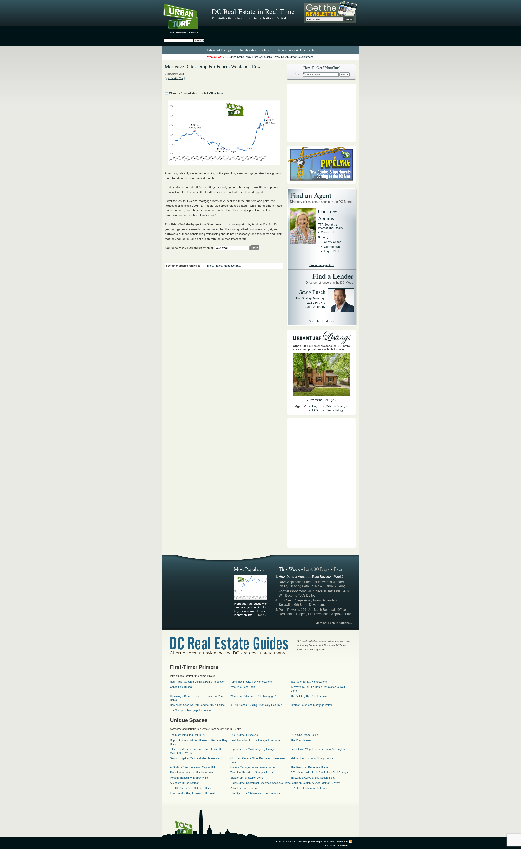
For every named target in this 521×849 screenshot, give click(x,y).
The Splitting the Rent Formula (309, 696)
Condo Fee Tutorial (181, 686)
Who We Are (289, 841)
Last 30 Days (316, 569)
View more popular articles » (333, 622)
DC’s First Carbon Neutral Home (309, 788)
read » (262, 614)
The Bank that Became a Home (309, 767)
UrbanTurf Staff (176, 78)
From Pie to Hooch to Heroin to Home (192, 772)
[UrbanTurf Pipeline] (321, 182)
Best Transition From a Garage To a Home (255, 740)
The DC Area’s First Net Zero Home (191, 788)
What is (337, 406)
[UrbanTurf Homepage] (184, 17)
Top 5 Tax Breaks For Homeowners (251, 681)
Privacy (324, 841)
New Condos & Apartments (296, 50)
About (278, 841)
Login (316, 406)
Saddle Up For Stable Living (246, 777)
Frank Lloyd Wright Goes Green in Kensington (318, 749)
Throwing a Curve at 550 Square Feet (313, 777)
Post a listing (334, 410)
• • (260, 50)
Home (171, 32)
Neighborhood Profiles (254, 50)
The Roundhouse (301, 740)
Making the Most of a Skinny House (312, 758)
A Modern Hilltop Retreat (184, 782)
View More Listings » (321, 400)
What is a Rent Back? (243, 686)
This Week (289, 569)
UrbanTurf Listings (219, 50)
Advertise (193, 32)
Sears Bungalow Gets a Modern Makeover (195, 758)
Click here (216, 93)
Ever (338, 569)
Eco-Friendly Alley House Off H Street (192, 793)
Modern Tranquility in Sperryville (189, 777)
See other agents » (321, 265)
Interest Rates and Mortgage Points (312, 705)
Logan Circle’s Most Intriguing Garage (252, 749)
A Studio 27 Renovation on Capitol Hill (192, 767)
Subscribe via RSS (339, 841)
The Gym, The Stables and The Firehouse (255, 793)
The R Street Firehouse (244, 734)
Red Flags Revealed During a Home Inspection (197, 681)
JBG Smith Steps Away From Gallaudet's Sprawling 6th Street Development (268, 56)
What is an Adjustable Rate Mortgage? (253, 696)
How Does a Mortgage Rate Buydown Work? (311, 576)
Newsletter (181, 32)
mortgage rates (232, 265)
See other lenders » (321, 321)
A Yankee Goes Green (243, 788)
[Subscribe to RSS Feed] (350, 841)
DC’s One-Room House (304, 734)
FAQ (315, 410)
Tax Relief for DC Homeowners (309, 681)
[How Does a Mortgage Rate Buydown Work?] (250, 599)
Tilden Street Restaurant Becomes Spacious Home (260, 782)
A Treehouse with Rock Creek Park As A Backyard (320, 772)
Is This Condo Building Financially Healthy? (256, 705)
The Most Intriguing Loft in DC (187, 734)
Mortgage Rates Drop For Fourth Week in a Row (213, 66)
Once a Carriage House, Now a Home (252, 767)
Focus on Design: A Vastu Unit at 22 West (315, 782)
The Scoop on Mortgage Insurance (190, 710)
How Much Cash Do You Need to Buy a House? (198, 705)
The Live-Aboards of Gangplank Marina (253, 772)
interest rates (214, 265)
